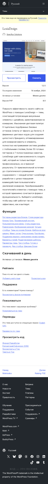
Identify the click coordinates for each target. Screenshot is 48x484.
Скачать (36, 78)
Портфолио (39, 233)
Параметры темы (9, 243)
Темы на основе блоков (21, 230)
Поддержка (8, 409)
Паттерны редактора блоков (14, 217)
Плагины (29, 393)
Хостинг (6, 393)
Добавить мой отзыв (11, 278)
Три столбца (23, 243)
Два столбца (17, 246)
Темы (4, 11)
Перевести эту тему (11, 331)
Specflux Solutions (14, 34)
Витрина (29, 384)
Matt (5, 430)
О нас (5, 384)
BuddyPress (9, 439)
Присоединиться (33, 405)
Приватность (8, 397)
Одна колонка (27, 233)
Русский (12, 450)
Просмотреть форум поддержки (16, 295)
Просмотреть (14, 78)
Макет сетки (15, 233)
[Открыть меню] (44, 3)
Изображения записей (24, 227)
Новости (6, 388)
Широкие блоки (30, 246)
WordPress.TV (10, 418)
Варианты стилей (9, 240)
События (29, 409)
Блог (12, 221)
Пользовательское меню (13, 224)
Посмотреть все (38, 278)
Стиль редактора (32, 224)
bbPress (7, 435)
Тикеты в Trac (8, 352)
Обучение (7, 405)
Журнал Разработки (11, 343)
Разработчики (9, 414)
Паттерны (30, 397)
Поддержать (32, 414)
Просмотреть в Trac (11, 349)
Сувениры (31, 418)
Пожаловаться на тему (12, 311)
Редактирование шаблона (29, 240)
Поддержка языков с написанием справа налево (23, 237)
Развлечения (8, 227)
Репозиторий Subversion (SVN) (15, 346)
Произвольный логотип (24, 221)
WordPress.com (10, 426)
